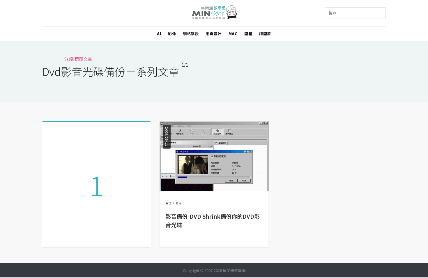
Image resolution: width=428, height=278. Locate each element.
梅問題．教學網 (214, 13)
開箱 (248, 33)
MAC (233, 33)
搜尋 (332, 13)
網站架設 (191, 33)
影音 (179, 203)
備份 (168, 203)
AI (159, 33)
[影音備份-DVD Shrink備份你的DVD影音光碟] (214, 189)
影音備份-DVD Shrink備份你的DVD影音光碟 (212, 220)
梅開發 (265, 33)
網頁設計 (213, 33)
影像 (172, 33)
